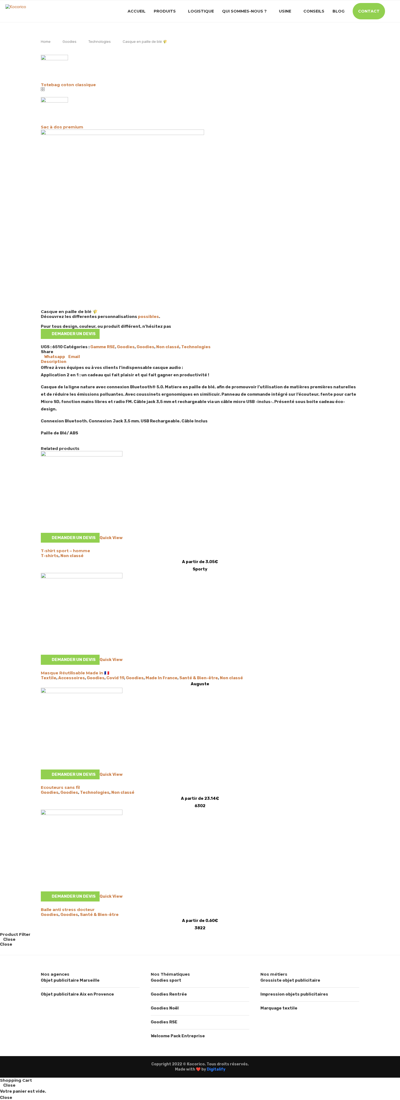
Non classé (167, 346)
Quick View (111, 537)
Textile (48, 677)
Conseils (313, 11)
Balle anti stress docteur (68, 909)
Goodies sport (166, 980)
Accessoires (71, 677)
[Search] (392, 11)
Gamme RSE (102, 346)
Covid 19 (115, 677)
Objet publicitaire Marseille (70, 980)
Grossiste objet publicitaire (290, 980)
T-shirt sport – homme (65, 550)
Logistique (201, 11)
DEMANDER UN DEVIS (74, 333)
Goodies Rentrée (169, 994)
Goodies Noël (165, 1008)
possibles (148, 316)
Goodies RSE (164, 1022)
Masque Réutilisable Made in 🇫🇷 (75, 672)
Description (53, 361)
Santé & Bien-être (198, 677)
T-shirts (50, 555)
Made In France (161, 677)
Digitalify (216, 1069)
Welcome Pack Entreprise (178, 1035)
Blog (338, 11)
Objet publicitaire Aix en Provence (77, 994)
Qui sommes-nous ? (244, 11)
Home (46, 42)
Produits (165, 11)
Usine (285, 11)
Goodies (69, 42)
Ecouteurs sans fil (60, 787)
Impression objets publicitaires (294, 994)
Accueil (137, 11)
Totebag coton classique (68, 84)
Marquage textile (278, 1008)
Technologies (99, 42)
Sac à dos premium (62, 127)
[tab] (200, 361)
